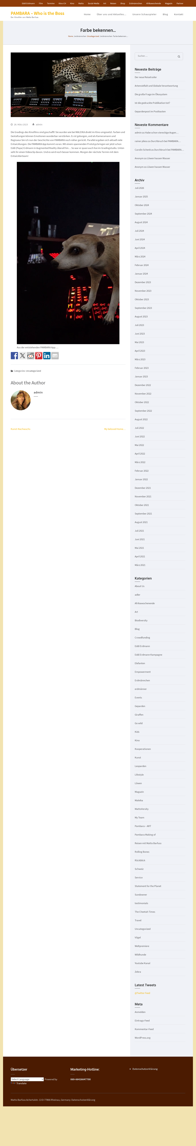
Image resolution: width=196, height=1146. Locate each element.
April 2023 (140, 350)
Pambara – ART (143, 826)
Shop (122, 3)
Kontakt (178, 14)
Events (138, 697)
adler (137, 594)
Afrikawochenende (145, 603)
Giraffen (139, 714)
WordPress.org (143, 1037)
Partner (180, 3)
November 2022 (143, 393)
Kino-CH (62, 3)
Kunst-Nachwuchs (20, 429)
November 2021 (143, 496)
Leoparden (140, 766)
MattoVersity (142, 809)
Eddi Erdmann (28, 3)
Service (139, 877)
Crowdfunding (142, 637)
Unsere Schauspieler (144, 14)
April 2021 (140, 556)
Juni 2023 (140, 333)
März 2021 (140, 565)
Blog (165, 14)
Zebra (138, 971)
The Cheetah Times (145, 911)
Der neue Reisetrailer (146, 77)
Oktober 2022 (142, 402)
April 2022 (140, 453)
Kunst (138, 757)
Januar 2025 (141, 196)
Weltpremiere (142, 946)
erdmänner (141, 689)
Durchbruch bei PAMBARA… (166, 141)
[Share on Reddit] (30, 355)
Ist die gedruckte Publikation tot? (152, 103)
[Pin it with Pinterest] (38, 355)
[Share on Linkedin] (47, 355)
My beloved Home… (115, 429)
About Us (139, 586)
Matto (81, 3)
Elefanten (140, 663)
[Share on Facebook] (14, 355)
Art (104, 3)
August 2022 (141, 419)
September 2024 (143, 213)
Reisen (113, 3)
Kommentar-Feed (144, 1029)
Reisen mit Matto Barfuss (148, 843)
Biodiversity (141, 620)
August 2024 (141, 222)
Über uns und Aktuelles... (111, 14)
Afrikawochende (153, 3)
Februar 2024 (142, 265)
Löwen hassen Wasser (158, 158)
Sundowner (141, 894)
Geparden (140, 706)
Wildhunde (140, 954)
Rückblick (140, 860)
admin (39, 124)
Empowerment (143, 671)
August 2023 (141, 316)
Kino (72, 3)
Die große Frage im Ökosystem (151, 94)
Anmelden (140, 1012)
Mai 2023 (139, 342)
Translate (21, 1083)
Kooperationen (143, 749)
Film (41, 3)
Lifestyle (139, 774)
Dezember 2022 (143, 385)
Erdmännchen (135, 3)
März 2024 (140, 256)
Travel (138, 920)
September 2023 (143, 308)
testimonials (141, 903)
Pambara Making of (145, 834)
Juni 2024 (140, 239)
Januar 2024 (141, 273)
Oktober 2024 (142, 205)
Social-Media (93, 3)
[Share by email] (55, 355)
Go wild (139, 723)
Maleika (139, 800)
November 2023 (143, 290)
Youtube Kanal (142, 963)
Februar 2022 (142, 470)
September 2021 (143, 513)
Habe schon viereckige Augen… (162, 132)
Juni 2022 (140, 436)
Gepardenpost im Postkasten (150, 111)
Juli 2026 (139, 188)
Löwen (138, 783)
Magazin (168, 3)
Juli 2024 (139, 230)
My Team (139, 817)
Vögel (138, 937)
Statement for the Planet (148, 886)
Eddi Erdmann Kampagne (148, 654)
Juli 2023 (139, 325)
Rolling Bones (142, 851)
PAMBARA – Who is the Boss (37, 13)
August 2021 (141, 522)
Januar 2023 (141, 376)
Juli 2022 (139, 428)
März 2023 (140, 359)
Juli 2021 (139, 530)
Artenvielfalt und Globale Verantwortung (156, 85)
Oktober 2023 (142, 299)
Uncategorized (33, 370)
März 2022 (140, 462)
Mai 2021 (139, 548)
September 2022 (143, 410)
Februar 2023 (142, 368)
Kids (137, 731)
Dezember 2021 (143, 488)
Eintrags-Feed (142, 1020)
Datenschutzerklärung (145, 1069)
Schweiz (139, 869)
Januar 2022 (141, 479)
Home (87, 14)
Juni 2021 (140, 539)
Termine (51, 3)
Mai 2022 (139, 445)
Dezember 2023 (143, 282)
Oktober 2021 (142, 505)
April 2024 (140, 248)
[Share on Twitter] (22, 355)
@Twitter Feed (142, 993)
